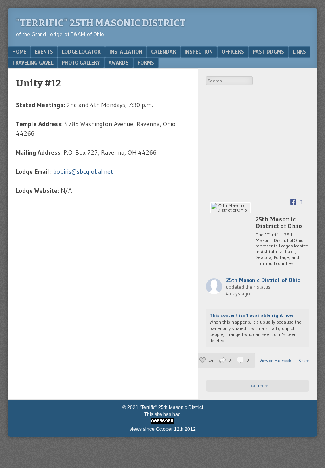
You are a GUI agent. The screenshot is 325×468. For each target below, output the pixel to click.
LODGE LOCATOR (81, 51)
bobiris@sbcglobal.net (83, 171)
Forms (146, 62)
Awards (119, 62)
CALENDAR (163, 51)
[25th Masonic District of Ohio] (230, 207)
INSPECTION (199, 51)
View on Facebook (276, 360)
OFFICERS (233, 51)
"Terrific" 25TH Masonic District (100, 23)
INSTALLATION (125, 51)
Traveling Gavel (32, 62)
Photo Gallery (81, 62)
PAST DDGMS (268, 51)
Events (44, 51)
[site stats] (162, 422)
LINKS (299, 51)
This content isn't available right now (251, 315)
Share (303, 360)
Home (19, 51)
